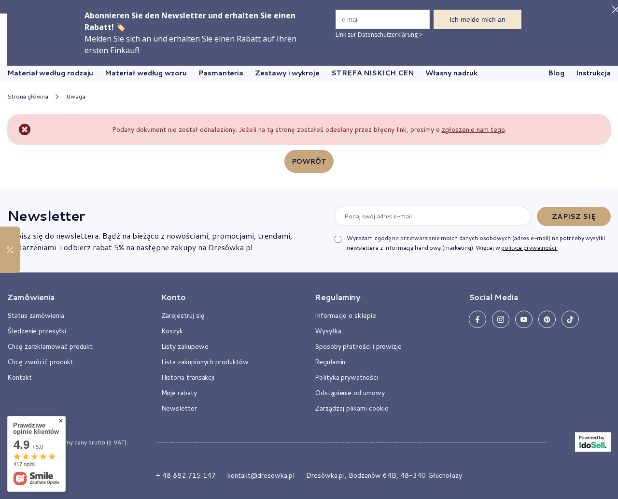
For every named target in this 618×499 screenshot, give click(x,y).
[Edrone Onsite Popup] (309, 249)
